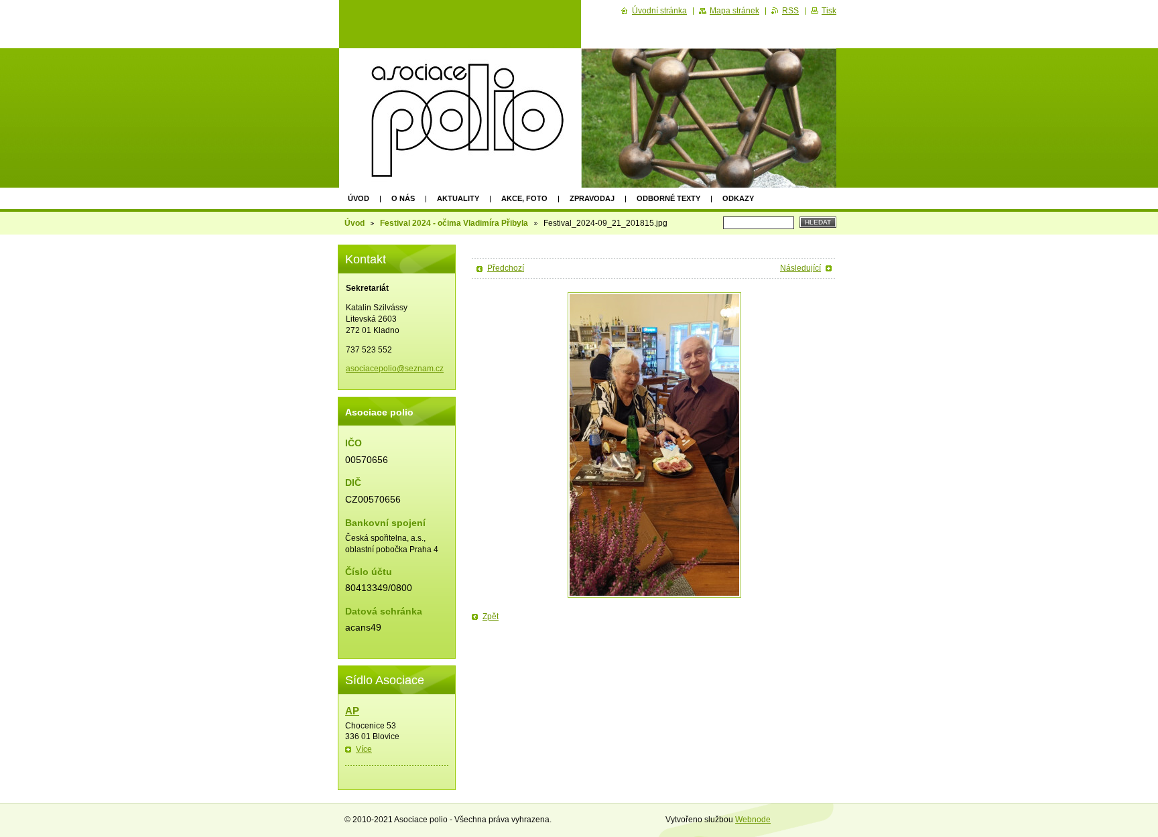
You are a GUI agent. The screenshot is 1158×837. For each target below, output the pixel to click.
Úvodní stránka (659, 10)
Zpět (490, 616)
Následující (800, 268)
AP (352, 710)
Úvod (358, 198)
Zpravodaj (592, 198)
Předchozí (505, 268)
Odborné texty (668, 198)
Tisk (829, 10)
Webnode (753, 819)
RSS (790, 10)
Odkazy (738, 198)
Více (364, 749)
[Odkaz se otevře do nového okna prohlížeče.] (654, 445)
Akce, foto (524, 198)
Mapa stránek (734, 10)
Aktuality (458, 198)
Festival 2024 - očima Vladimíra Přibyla (454, 223)
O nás (403, 198)
